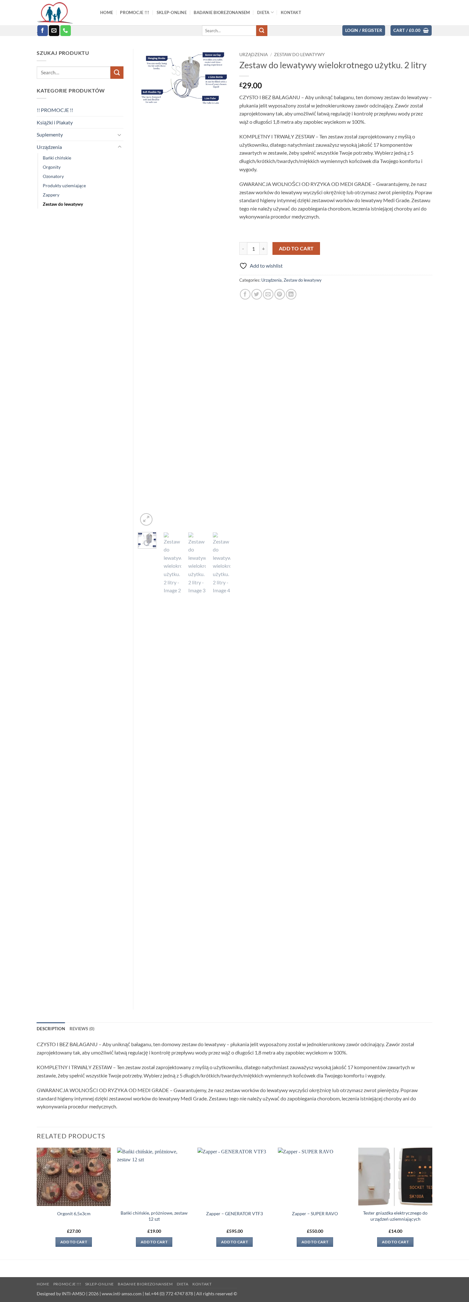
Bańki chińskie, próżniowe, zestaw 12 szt (154, 1216)
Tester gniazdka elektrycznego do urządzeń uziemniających (395, 1216)
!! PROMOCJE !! (55, 110)
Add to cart (296, 248)
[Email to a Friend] (268, 294)
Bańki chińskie (57, 157)
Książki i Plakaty (55, 122)
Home (43, 1284)
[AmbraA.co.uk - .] (64, 12)
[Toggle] (119, 134)
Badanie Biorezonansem (145, 1284)
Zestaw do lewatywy (299, 54)
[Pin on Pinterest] (279, 294)
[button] (363, 30)
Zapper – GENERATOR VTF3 (234, 1213)
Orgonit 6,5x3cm (74, 1213)
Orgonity (52, 167)
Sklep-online (99, 1284)
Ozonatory (53, 176)
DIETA (183, 1284)
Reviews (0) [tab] (82, 1028)
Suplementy (50, 134)
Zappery (51, 194)
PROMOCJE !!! (67, 1284)
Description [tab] (51, 1028)
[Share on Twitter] (256, 294)
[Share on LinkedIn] (291, 294)
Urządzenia (253, 54)
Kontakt (202, 1284)
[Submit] (261, 30)
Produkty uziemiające (64, 185)
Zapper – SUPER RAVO (315, 1213)
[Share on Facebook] (245, 294)
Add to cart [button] (73, 1242)
